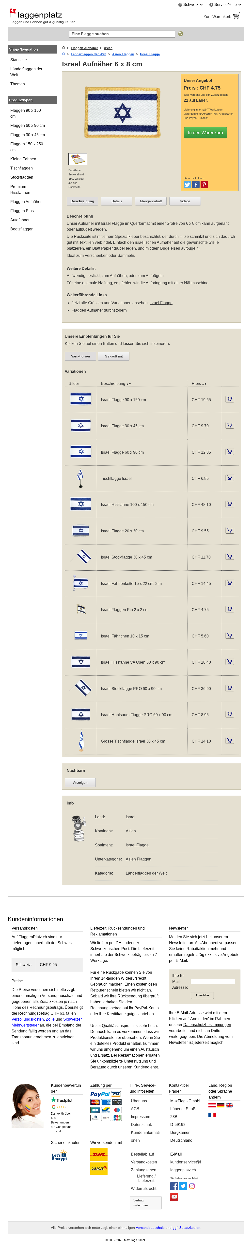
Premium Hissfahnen (20, 190)
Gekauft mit (114, 356)
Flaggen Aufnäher (26, 202)
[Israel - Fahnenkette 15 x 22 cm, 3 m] (81, 594)
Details (116, 201)
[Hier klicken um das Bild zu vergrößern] (123, 150)
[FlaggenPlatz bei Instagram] (192, 1189)
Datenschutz (142, 1124)
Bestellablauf (142, 1154)
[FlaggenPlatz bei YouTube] (174, 1199)
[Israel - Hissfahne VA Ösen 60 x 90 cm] (81, 672)
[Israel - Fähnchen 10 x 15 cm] (81, 646)
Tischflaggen (21, 168)
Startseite (18, 60)
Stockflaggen (21, 177)
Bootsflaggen (21, 229)
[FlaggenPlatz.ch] (64, 17)
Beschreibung (82, 201)
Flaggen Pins (22, 211)
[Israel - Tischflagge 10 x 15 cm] (81, 488)
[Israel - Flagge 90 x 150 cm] (81, 410)
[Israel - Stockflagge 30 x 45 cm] (81, 567)
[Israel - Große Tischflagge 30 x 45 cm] (81, 751)
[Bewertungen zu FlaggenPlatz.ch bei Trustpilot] (61, 1101)
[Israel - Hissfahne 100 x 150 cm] (81, 515)
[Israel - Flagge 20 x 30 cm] (81, 541)
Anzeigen (80, 783)
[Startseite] (63, 48)
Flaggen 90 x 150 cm (25, 113)
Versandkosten (144, 1162)
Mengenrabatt (151, 201)
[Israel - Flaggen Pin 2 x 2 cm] (81, 620)
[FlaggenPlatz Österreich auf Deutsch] (212, 1106)
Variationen (80, 356)
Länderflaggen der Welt (26, 72)
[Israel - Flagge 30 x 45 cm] (81, 436)
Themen (17, 84)
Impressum (140, 1117)
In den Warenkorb (205, 132)
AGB (135, 1109)
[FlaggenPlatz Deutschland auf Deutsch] (220, 1106)
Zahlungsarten (143, 1170)
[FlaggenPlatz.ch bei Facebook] (174, 1189)
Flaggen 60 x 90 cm (27, 125)
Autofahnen (20, 220)
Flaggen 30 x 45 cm (27, 135)
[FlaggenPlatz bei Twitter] (183, 1189)
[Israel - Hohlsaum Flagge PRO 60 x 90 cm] (81, 725)
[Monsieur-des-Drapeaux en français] (212, 1116)
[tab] (82, 201)
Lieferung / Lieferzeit (146, 1178)
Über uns (139, 1101)
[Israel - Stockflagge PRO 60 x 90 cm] (81, 698)
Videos (185, 201)
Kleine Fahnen (23, 159)
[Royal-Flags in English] (229, 1106)
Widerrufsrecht (143, 1188)
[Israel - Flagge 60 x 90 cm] (81, 462)
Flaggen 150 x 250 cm (26, 147)
